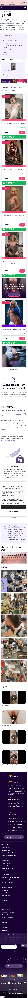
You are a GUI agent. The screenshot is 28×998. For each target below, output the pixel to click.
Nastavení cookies (13, 511)
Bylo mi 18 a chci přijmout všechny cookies (13, 507)
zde (23, 502)
